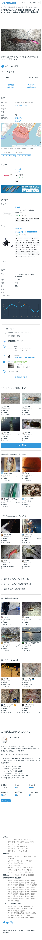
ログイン (27, 848)
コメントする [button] (33, 77)
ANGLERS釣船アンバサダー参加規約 (20, 870)
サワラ (21, 240)
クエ (17, 254)
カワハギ (22, 249)
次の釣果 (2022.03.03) (31, 86)
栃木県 (27, 883)
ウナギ (33, 254)
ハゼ (27, 245)
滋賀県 (33, 889)
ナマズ (37, 240)
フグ (17, 256)
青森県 (15, 880)
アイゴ (21, 256)
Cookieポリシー (13, 859)
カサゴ (31, 218)
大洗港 (33, 913)
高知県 (27, 896)
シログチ (22, 221)
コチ (38, 242)
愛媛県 (21, 896)
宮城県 (27, 880)
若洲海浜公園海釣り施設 (16, 913)
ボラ (35, 247)
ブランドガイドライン (15, 872)
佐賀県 (10, 898)
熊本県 (21, 898)
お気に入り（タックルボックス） (19, 846)
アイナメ (18, 247)
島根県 (15, 894)
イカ (16, 106)
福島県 (15, 883)
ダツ (17, 249)
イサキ (27, 221)
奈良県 (27, 892)
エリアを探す (28, 840)
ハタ (34, 245)
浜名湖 (24, 908)
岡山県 (21, 894)
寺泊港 (27, 913)
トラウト (36, 238)
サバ (38, 245)
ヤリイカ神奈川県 (8, 155)
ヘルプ (10, 856)
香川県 (15, 896)
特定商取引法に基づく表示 (17, 868)
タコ (17, 181)
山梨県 (27, 887)
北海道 (10, 880)
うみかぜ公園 (17, 906)
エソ (32, 247)
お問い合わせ (28, 872)
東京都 (21, 885)
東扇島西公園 (28, 906)
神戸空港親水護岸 (19, 911)
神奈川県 (18, 118)
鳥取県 (10, 894)
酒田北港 (11, 915)
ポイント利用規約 (14, 865)
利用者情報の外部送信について (18, 863)
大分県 (27, 898)
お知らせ (17, 875)
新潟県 (34, 885)
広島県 (27, 894)
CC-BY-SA (37, 146)
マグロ (21, 254)
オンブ (17, 172)
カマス (27, 247)
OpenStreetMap (24, 146)
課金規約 (30, 868)
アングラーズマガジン (15, 848)
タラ (25, 254)
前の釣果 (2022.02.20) (10, 86)
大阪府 (15, 892)
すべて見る (21, 445)
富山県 (10, 887)
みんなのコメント (12, 72)
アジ (27, 218)
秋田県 (33, 880)
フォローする (6, 801)
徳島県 (10, 896)
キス (17, 245)
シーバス (18, 218)
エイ (33, 251)
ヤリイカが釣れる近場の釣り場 (17, 584)
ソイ (30, 245)
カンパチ (34, 249)
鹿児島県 (11, 901)
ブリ (17, 240)
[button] (4, 126)
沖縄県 (17, 901)
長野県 (33, 887)
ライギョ (31, 240)
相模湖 (10, 906)
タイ (17, 242)
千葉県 (15, 885)
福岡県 (33, 896)
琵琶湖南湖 (11, 908)
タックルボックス (14, 844)
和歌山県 (34, 892)
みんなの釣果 (17, 840)
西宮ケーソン (12, 917)
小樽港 (32, 917)
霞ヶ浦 (18, 908)
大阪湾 (30, 908)
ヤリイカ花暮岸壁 (24, 155)
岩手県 (21, 880)
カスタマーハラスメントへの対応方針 (20, 861)
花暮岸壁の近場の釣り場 (14, 589)
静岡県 (15, 889)
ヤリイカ (23, 106)
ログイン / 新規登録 (29, 3)
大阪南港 (27, 915)
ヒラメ (25, 242)
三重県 (27, 889)
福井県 (21, 887)
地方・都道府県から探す (16, 842)
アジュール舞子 (23, 917)
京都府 (10, 892)
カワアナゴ (31, 256)
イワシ (22, 251)
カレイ (17, 251)
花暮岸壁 (18, 121)
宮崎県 (33, 898)
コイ (34, 242)
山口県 (33, 894)
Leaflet (16, 146)
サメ (29, 254)
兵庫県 (21, 892)
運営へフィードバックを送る (17, 851)
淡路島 (10, 911)
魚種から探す (29, 842)
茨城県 (21, 883)
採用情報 (31, 875)
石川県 (15, 887)
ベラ (38, 254)
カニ (25, 256)
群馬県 (33, 883)
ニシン (37, 251)
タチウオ (36, 218)
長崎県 (15, 898)
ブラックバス (19, 238)
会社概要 (24, 875)
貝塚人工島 (18, 915)
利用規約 (16, 856)
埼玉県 (10, 885)
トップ (10, 840)
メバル (26, 240)
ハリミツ (18, 169)
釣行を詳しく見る (21, 377)
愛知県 (21, 889)
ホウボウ (28, 251)
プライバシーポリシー (28, 856)
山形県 (10, 883)
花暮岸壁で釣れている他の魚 (16, 579)
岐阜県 (10, 889)
